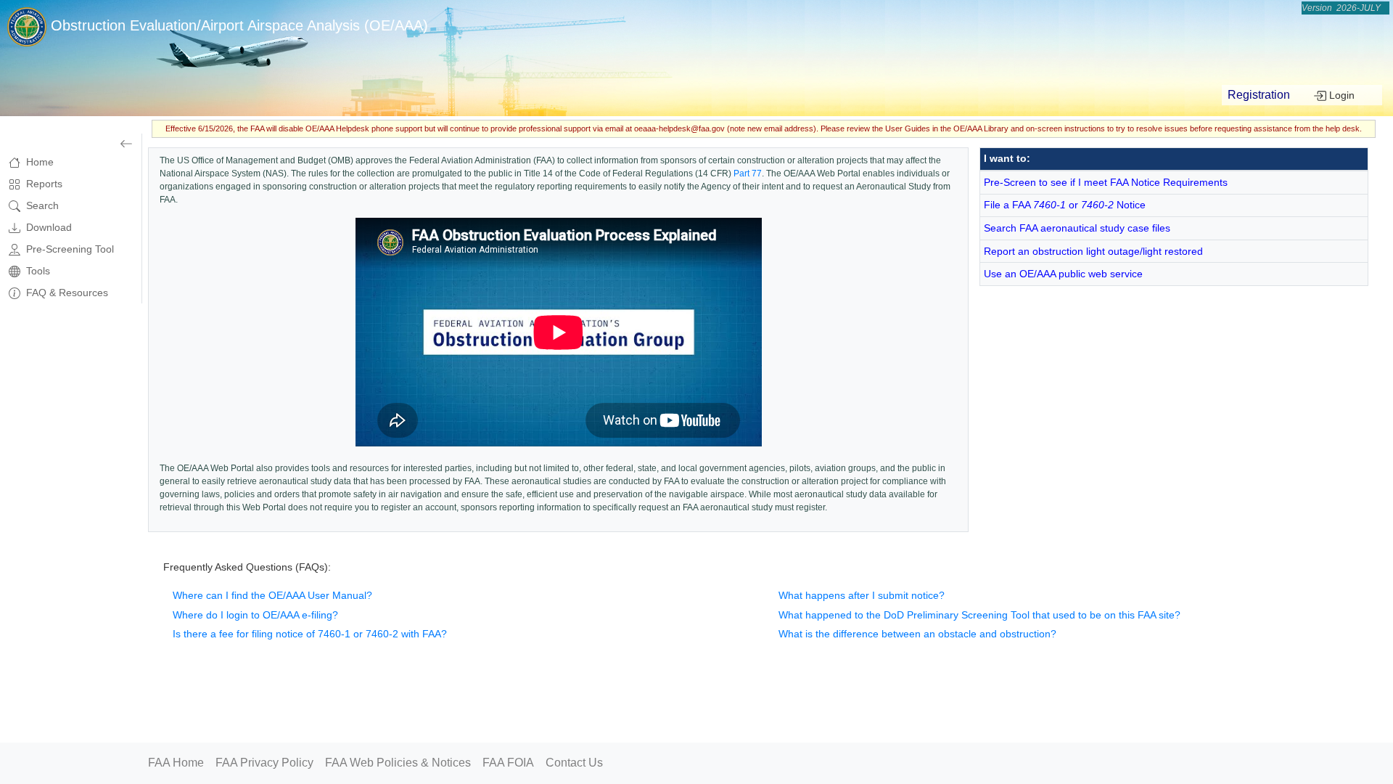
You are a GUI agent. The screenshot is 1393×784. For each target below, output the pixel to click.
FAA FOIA (508, 762)
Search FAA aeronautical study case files (1077, 228)
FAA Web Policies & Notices (398, 762)
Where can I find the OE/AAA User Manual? (272, 595)
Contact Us (574, 762)
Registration (1259, 95)
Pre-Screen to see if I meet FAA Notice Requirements (1106, 182)
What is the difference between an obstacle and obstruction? (917, 634)
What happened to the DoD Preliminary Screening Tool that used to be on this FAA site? (979, 615)
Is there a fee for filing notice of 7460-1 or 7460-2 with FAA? (310, 634)
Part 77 (748, 173)
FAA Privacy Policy (264, 762)
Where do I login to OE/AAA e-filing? (255, 615)
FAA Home (176, 762)
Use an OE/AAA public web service (1063, 273)
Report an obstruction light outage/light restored (1093, 251)
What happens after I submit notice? (861, 595)
